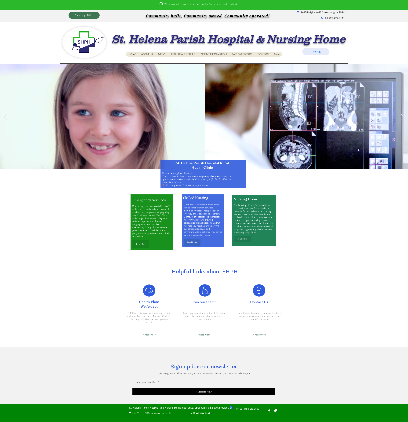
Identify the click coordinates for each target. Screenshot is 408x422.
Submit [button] (212, 4)
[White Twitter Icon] (275, 410)
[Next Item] (402, 117)
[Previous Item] (5, 117)
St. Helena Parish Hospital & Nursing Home (228, 39)
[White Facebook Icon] (269, 410)
